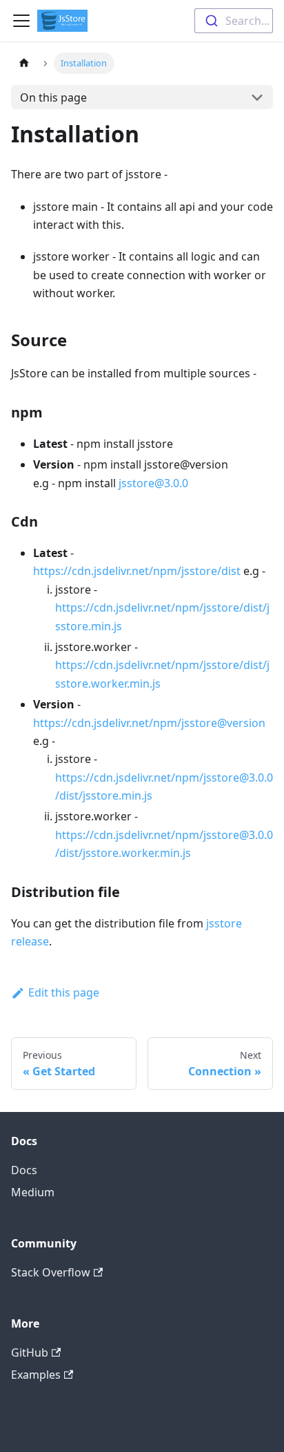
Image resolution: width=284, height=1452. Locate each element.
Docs (24, 1170)
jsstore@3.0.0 (153, 483)
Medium (32, 1192)
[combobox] (233, 20)
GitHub (29, 1352)
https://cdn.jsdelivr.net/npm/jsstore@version (149, 722)
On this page (53, 97)
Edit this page (63, 992)
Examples (36, 1374)
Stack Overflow (50, 1272)
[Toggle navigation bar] (21, 20)
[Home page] (24, 63)
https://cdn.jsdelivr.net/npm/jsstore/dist (137, 570)
